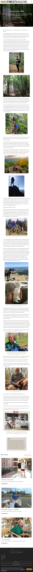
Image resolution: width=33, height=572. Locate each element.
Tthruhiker (9, 448)
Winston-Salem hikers (20, 448)
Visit (16, 552)
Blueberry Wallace (19, 443)
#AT (8, 440)
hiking (8, 446)
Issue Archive (3, 556)
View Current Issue (27, 454)
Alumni (12, 552)
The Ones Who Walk (22, 447)
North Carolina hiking (16, 446)
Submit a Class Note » (16, 564)
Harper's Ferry (23, 445)
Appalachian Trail (17, 441)
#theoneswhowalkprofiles (11, 441)
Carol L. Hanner (17, 17)
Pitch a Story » (16, 562)
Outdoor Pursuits (21, 446)
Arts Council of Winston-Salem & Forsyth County (18, 442)
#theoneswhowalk (20, 440)
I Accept (29, 569)
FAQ (1, 559)
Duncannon (12, 445)
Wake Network (20, 552)
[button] (32, 2)
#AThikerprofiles (11, 440)
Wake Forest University (14, 448)
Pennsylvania (12, 447)
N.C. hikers (11, 446)
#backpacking (16, 440)
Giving (14, 552)
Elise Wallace (16, 445)
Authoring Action (14, 443)
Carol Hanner (15, 444)
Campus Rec (11, 444)
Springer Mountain (16, 447)
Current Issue (3, 555)
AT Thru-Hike (10, 443)
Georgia (19, 445)
